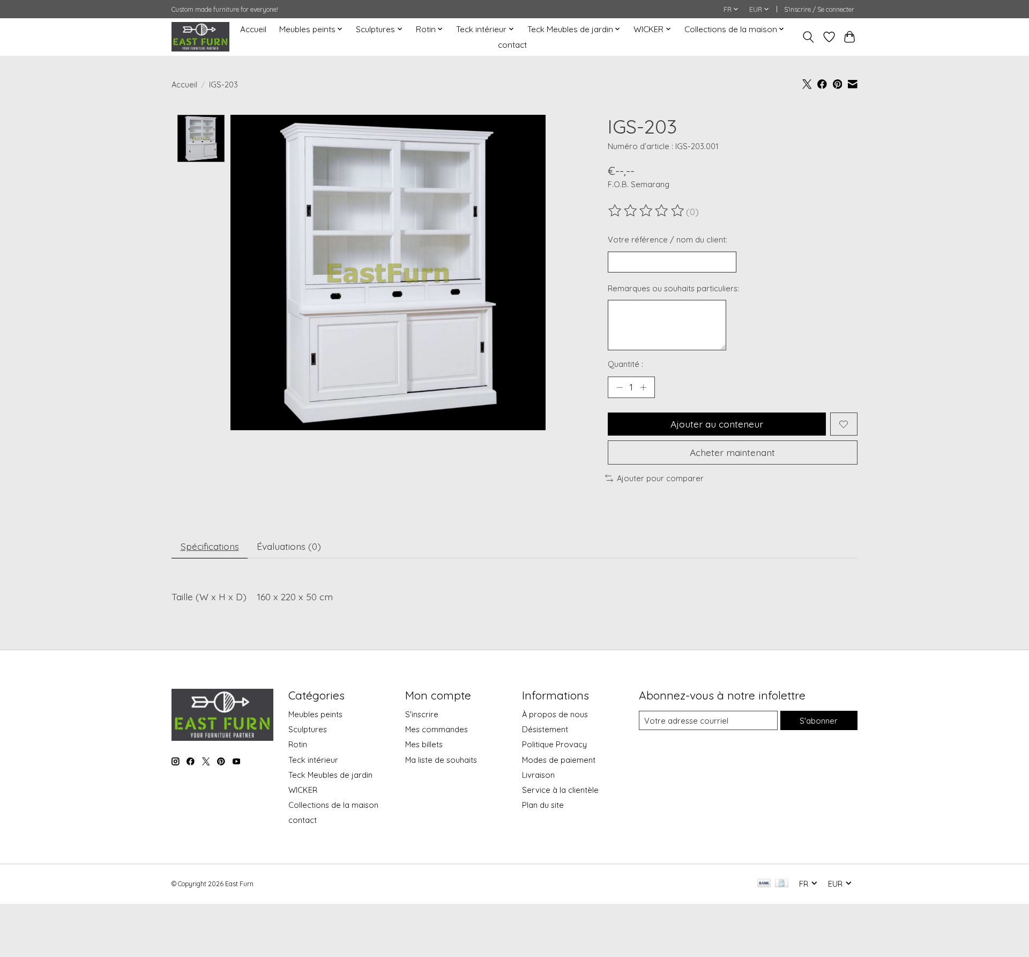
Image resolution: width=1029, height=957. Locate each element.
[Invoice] (781, 884)
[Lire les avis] (647, 211)
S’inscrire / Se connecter (819, 9)
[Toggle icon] (808, 37)
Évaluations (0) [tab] (289, 546)
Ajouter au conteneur (716, 424)
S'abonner (819, 721)
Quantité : (625, 364)
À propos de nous (555, 714)
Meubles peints (315, 714)
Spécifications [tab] (210, 546)
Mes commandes (436, 729)
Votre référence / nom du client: (667, 239)
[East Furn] (200, 36)
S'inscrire (421, 714)
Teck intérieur (313, 760)
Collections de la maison (333, 805)
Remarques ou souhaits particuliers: (673, 288)
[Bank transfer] (764, 884)
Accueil (253, 29)
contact (512, 45)
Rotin (297, 744)
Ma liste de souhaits (441, 760)
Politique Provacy (554, 744)
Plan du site (543, 805)
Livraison (538, 775)
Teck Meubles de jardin (330, 775)
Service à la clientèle (560, 790)
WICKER (302, 790)
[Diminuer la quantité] (619, 387)
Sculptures (307, 729)
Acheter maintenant (732, 452)
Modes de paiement (558, 760)
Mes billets (424, 744)
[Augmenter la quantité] (643, 387)
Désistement (545, 729)
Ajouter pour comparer (660, 478)
